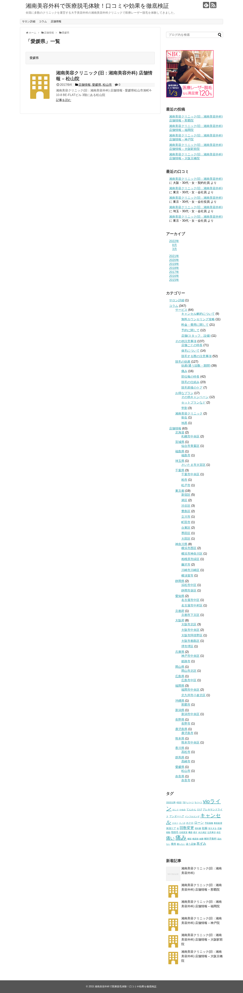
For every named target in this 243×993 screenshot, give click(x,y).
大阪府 (179, 620)
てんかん (191, 809)
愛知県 (179, 596)
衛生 (184, 417)
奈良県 (179, 776)
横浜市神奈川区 (192, 553)
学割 (184, 408)
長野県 (179, 719)
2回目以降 (171, 802)
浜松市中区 (188, 585)
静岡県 (179, 581)
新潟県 (179, 710)
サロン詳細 (28, 21)
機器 (190, 832)
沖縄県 (179, 700)
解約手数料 (210, 838)
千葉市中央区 (190, 474)
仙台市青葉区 (190, 445)
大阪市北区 (188, 624)
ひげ (199, 809)
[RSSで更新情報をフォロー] (213, 5)
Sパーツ (198, 802)
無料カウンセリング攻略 (198, 319)
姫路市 (185, 661)
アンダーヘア (176, 816)
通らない (181, 844)
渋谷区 (185, 505)
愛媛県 (179, 767)
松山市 (185, 770)
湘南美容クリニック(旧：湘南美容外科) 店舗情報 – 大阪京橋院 (202, 956)
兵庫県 (179, 651)
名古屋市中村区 (192, 605)
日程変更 (183, 832)
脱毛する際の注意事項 (196, 356)
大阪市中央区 (190, 629)
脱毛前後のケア (192, 387)
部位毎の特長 (190, 376)
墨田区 (185, 533)
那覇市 (185, 704)
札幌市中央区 (190, 436)
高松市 (185, 752)
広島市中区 (188, 680)
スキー (175, 823)
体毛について (190, 350)
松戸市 (185, 485)
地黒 (184, 423)
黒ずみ (201, 844)
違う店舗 (191, 844)
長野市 (185, 723)
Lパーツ (190, 802)
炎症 (218, 832)
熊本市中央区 (190, 742)
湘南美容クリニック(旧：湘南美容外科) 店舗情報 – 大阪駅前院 (202, 939)
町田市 (185, 522)
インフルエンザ (192, 816)
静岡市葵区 (188, 590)
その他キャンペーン (195, 397)
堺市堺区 (187, 646)
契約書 (198, 828)
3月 (174, 249)
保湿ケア (171, 828)
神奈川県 (181, 544)
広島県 (179, 676)
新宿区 (185, 494)
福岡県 (179, 685)
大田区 (185, 538)
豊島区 (185, 511)
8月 (174, 245)
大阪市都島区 (190, 640)
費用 (173, 844)
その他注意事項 (185, 341)
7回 (184, 802)
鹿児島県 (181, 729)
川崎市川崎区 (190, 570)
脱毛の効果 (182, 361)
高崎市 (185, 761)
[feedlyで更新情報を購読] (206, 5)
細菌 (201, 839)
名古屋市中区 (190, 600)
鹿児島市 (187, 733)
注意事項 (211, 832)
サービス (181, 309)
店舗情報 (56, 21)
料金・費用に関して (195, 324)
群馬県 (179, 757)
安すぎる (212, 828)
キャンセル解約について (198, 313)
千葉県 (179, 470)
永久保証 (202, 832)
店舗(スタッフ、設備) (196, 335)
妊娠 (204, 828)
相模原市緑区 (190, 559)
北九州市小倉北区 (193, 695)
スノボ (182, 823)
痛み (184, 371)
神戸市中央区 (190, 655)
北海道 (179, 432)
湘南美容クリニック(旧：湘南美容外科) (196, 178)
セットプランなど (193, 402)
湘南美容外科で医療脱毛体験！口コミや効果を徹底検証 (97, 6)
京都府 (179, 611)
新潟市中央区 (190, 714)
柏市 (184, 479)
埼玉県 (179, 460)
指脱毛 (174, 832)
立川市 (185, 516)
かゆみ (182, 809)
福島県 (179, 451)
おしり (175, 809)
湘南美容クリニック (189, 413)
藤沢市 (185, 564)
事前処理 (218, 823)
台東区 (185, 527)
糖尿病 (195, 839)
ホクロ (189, 823)
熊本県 (179, 738)
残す (195, 832)
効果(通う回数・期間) (196, 365)
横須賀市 (187, 575)
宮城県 (179, 441)
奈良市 (185, 780)
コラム (43, 21)
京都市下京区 (190, 615)
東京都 (179, 490)
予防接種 (209, 823)
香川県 (179, 748)
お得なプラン (184, 393)
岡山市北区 (188, 670)
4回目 (179, 802)
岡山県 (179, 666)
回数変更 (187, 828)
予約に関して (190, 330)
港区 (184, 500)
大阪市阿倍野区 (192, 635)
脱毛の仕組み (190, 382)
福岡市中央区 (190, 689)
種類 (189, 839)
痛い (170, 838)
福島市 (185, 455)
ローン (199, 823)
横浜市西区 (188, 548)
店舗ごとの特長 (192, 345)
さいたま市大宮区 (193, 464)
